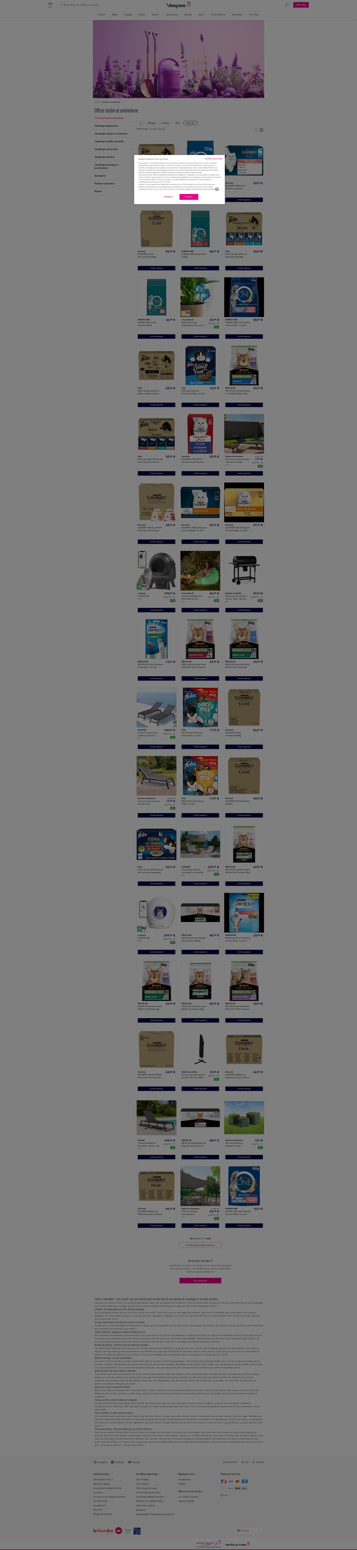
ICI (217, 189)
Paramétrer (168, 197)
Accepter (189, 197)
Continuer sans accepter (214, 158)
